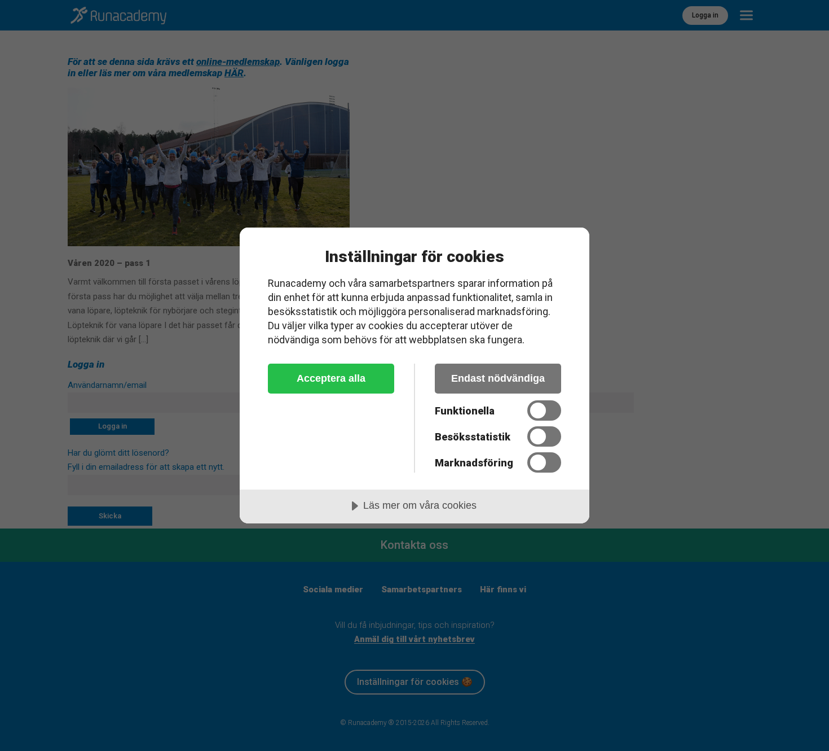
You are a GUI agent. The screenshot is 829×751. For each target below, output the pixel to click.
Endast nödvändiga (498, 378)
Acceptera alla (331, 378)
